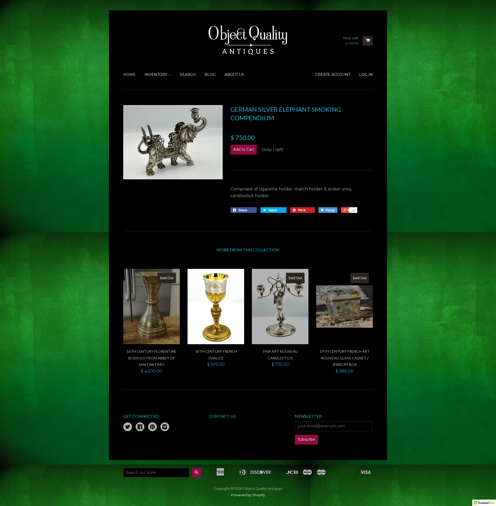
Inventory (156, 74)
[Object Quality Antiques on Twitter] (127, 427)
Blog (210, 74)
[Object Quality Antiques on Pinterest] (152, 427)
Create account (332, 74)
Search (188, 74)
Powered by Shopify (248, 495)
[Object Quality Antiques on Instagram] (164, 427)
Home (129, 74)
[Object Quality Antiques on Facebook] (140, 427)
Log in (366, 74)
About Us (234, 74)
